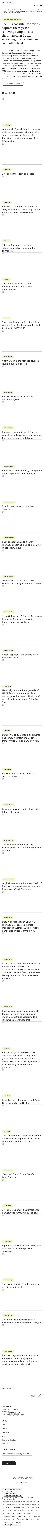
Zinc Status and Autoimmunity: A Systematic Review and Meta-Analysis (21, 1319)
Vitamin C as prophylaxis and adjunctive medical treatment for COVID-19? (18, 246)
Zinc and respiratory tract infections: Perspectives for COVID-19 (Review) (20, 1209)
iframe (25, 1482)
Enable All (6, 1525)
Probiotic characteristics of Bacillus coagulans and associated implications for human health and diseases (21, 207)
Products (5, 1432)
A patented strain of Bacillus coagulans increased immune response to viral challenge (21, 1246)
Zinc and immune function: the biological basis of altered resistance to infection (22, 846)
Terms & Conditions (17, 1478)
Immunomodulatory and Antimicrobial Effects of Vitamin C (21, 808)
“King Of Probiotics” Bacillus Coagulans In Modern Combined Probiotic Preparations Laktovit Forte (22, 617)
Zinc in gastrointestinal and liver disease (18, 506)
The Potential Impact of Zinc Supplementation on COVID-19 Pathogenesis (17, 285)
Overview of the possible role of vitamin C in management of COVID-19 (21, 580)
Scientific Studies (9, 1440)
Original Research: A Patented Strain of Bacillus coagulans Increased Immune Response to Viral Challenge (22, 884)
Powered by (17, 1497)
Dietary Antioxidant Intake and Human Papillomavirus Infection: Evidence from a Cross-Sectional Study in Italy (21, 736)
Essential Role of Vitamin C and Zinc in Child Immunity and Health (21, 1099)
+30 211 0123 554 (12, 1413)
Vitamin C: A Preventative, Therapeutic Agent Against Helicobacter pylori (22, 470)
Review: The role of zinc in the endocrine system (17, 396)
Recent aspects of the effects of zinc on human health (21, 654)
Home (4, 1425)
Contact (5, 1444)
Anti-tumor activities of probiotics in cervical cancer (20, 773)
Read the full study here (13, 84)
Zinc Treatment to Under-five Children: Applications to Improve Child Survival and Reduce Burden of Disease (21, 1137)
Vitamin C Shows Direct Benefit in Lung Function (19, 1174)
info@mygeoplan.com (16, 1415)
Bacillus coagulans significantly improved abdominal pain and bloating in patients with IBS (21, 543)
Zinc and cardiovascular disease (18, 172)
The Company (7, 1428)
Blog (3, 1436)
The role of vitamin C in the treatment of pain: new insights (21, 1283)
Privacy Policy (28, 1478)
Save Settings (15, 1525)
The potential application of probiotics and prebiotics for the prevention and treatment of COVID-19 (21, 323)
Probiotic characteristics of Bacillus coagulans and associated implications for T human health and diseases (21, 433)
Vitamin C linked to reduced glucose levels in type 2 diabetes (20, 360)
